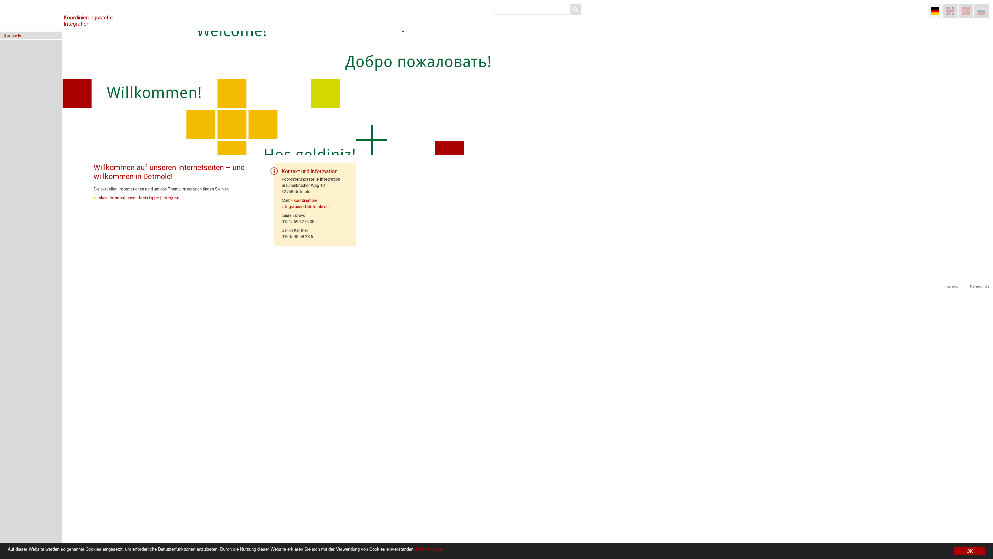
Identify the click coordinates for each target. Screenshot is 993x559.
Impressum (953, 286)
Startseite (12, 35)
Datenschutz (979, 286)
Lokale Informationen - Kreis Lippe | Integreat (138, 197)
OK (970, 551)
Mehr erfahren (429, 549)
